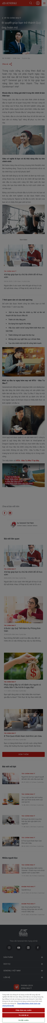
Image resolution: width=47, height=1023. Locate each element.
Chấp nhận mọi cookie (24, 1010)
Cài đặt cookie (23, 1020)
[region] (23, 1007)
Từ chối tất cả (23, 1015)
